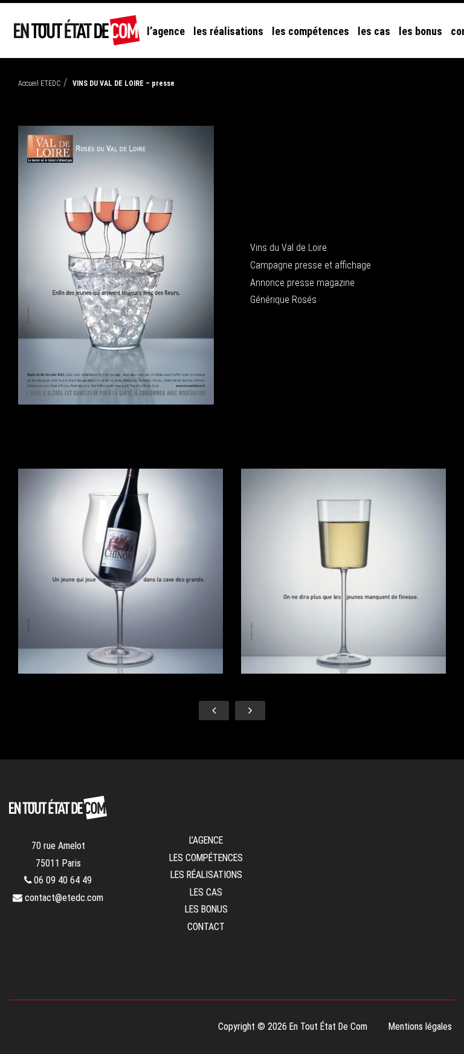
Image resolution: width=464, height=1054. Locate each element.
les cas (374, 31)
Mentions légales (420, 1026)
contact (206, 926)
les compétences (310, 31)
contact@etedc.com (62, 897)
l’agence (166, 31)
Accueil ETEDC (39, 83)
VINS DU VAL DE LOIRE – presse (123, 83)
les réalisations (228, 31)
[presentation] (214, 710)
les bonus (420, 31)
